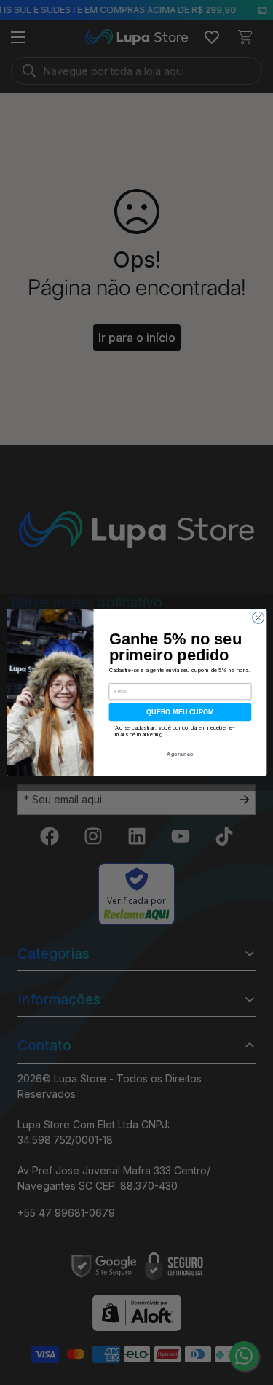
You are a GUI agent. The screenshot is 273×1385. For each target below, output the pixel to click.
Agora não (180, 754)
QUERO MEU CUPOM (180, 712)
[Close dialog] (258, 617)
